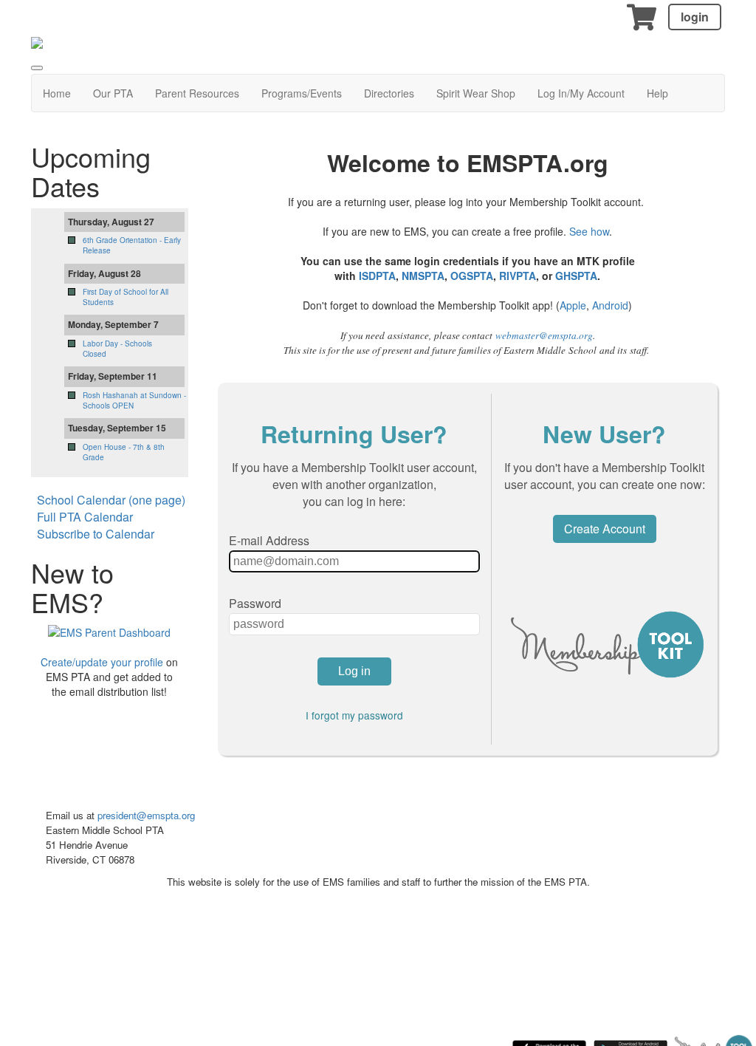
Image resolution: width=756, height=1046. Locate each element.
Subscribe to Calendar (95, 533)
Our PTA (113, 93)
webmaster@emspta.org (544, 335)
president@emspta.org (146, 815)
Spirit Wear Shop (475, 93)
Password (255, 603)
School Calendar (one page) (111, 499)
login (695, 16)
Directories (389, 93)
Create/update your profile (102, 661)
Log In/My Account (581, 93)
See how (589, 231)
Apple (573, 305)
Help (657, 93)
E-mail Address (269, 540)
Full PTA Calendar (85, 516)
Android (610, 305)
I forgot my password (354, 715)
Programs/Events (301, 93)
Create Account (604, 528)
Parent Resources (197, 93)
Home (57, 93)
